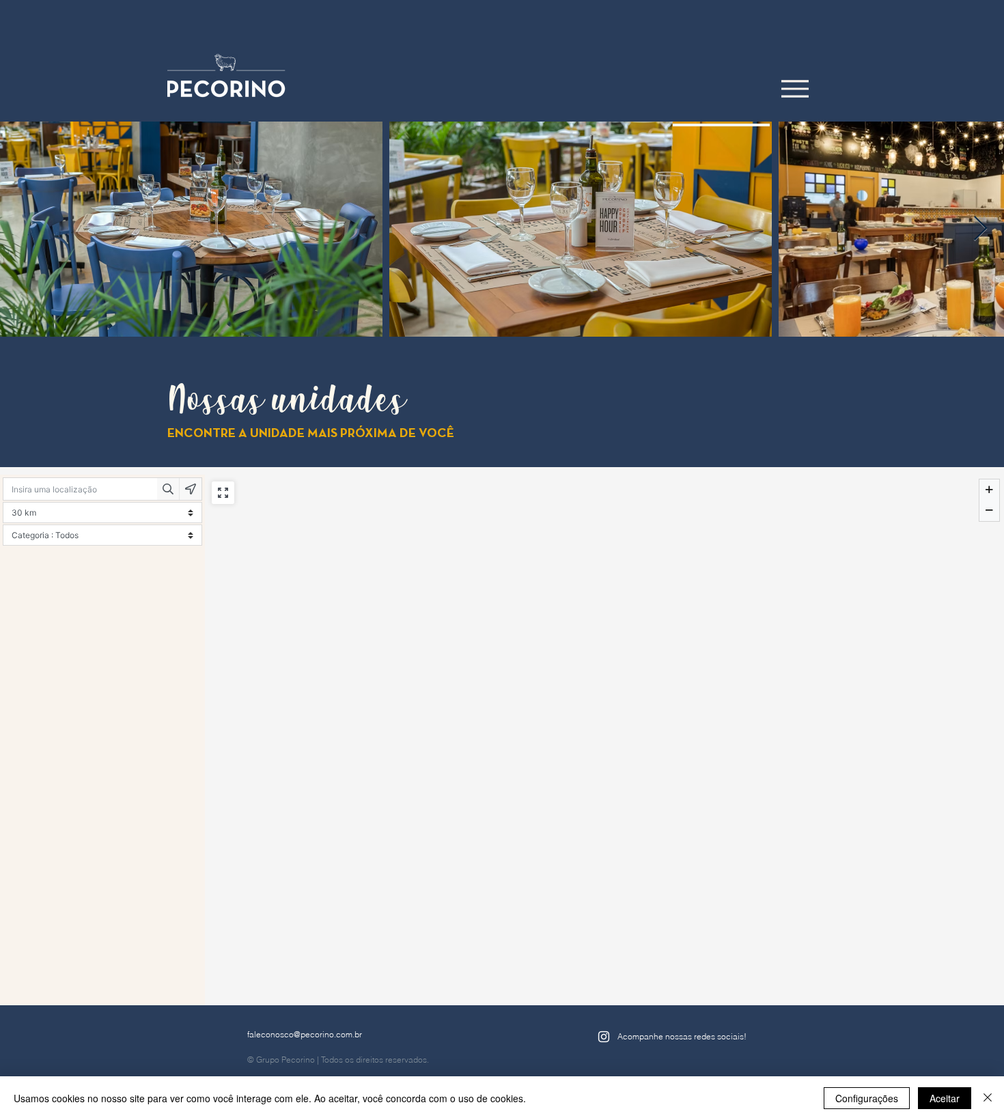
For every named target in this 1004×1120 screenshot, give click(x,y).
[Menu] (795, 89)
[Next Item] (980, 229)
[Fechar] (987, 1098)
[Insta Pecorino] (603, 1036)
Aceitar (945, 1098)
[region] (721, 125)
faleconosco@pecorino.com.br (304, 1034)
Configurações (866, 1098)
